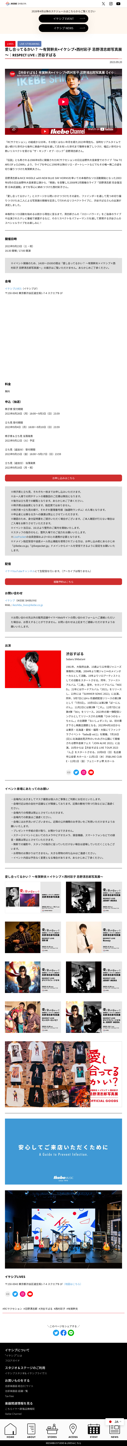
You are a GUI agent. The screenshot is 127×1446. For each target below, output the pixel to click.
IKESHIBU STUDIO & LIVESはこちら (63, 1443)
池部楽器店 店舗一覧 (16, 1391)
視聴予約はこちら (63, 582)
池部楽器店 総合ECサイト (19, 1386)
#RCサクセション (12, 1308)
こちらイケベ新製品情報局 (20, 1409)
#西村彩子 (59, 1308)
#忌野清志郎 (30, 1308)
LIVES (10, 44)
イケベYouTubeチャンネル (20, 571)
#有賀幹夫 (72, 1308)
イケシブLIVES (13, 288)
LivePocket (19, 537)
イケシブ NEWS (63, 28)
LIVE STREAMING (29, 44)
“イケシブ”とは (13, 1355)
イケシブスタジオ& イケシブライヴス (26, 1373)
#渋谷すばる (46, 1308)
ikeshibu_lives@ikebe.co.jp (28, 605)
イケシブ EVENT (63, 18)
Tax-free (9, 1396)
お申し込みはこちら (63, 478)
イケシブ (10, 600)
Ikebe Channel (13, 1414)
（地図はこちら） (73, 1284)
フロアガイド (12, 1360)
